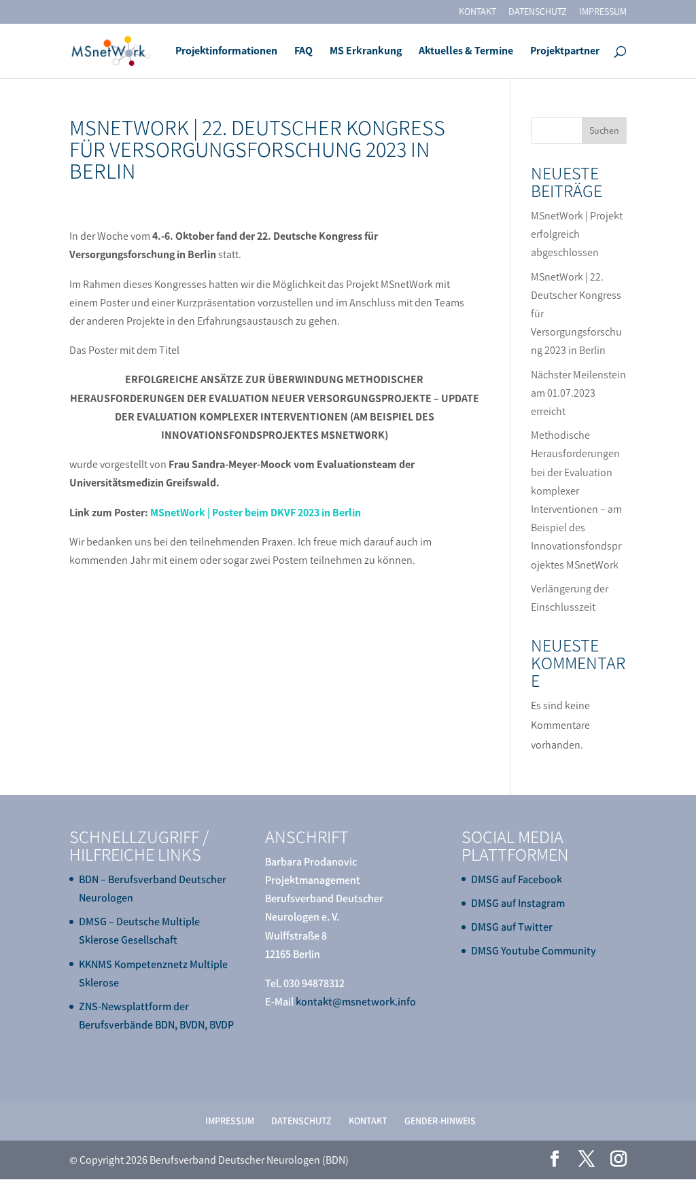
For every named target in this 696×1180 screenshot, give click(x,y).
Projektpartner (564, 51)
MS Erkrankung (366, 51)
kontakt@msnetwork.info (356, 1001)
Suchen (604, 131)
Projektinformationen (226, 51)
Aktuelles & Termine (466, 51)
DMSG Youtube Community (533, 950)
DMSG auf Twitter (512, 926)
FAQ (303, 51)
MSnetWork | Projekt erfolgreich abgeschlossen (577, 234)
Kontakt (477, 12)
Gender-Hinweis (440, 1121)
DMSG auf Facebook (516, 879)
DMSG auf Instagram (518, 903)
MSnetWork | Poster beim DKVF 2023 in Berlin (255, 512)
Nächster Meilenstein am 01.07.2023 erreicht (578, 393)
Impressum (603, 12)
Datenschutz (537, 12)
